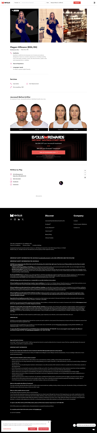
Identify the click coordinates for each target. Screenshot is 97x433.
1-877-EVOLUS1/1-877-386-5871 (49, 328)
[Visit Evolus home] (6, 3)
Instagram (15, 184)
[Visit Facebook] (11, 219)
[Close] (48, 422)
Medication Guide (14, 325)
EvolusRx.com (38, 409)
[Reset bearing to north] (85, 175)
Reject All (32, 428)
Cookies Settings (36, 245)
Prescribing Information (62, 324)
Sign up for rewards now (48, 152)
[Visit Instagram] (15, 219)
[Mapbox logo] (39, 196)
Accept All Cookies (43, 428)
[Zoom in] (85, 171)
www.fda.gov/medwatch (33, 330)
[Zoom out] (85, 173)
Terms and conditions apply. (48, 155)
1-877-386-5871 (60, 402)
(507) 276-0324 (17, 178)
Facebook (15, 181)
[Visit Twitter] (23, 219)
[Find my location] (85, 177)
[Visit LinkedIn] (19, 219)
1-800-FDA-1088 (46, 330)
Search (77, 2)
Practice (16, 2)
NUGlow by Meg (14, 49)
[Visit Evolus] (16, 215)
